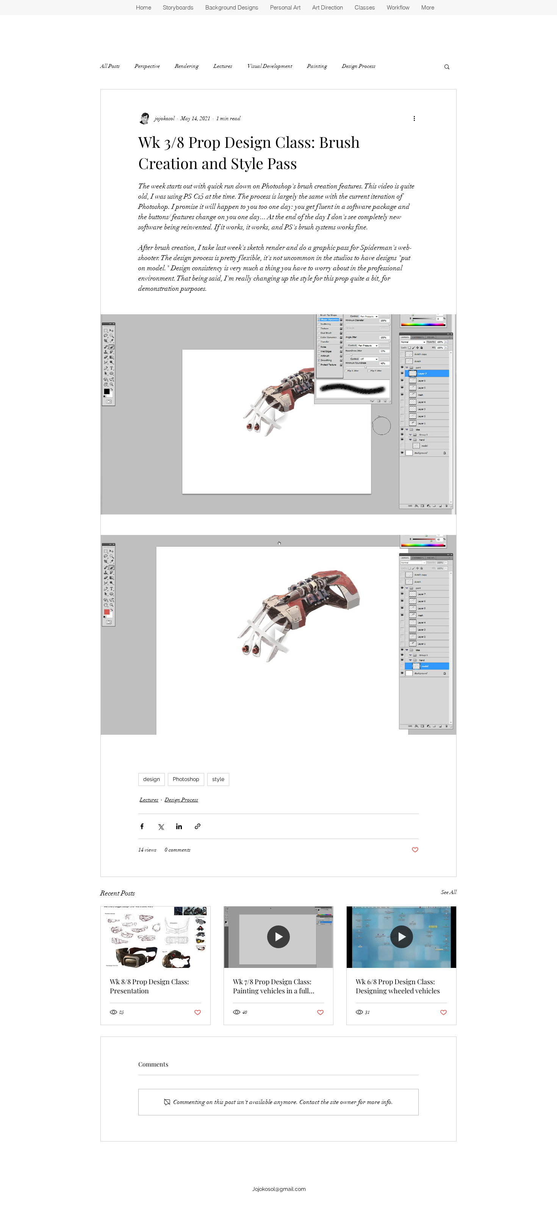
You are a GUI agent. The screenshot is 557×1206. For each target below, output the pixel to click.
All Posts (110, 66)
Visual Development (269, 66)
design (151, 779)
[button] (447, 66)
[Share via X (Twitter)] (160, 826)
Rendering (187, 66)
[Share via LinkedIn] (179, 826)
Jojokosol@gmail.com (279, 1189)
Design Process (359, 66)
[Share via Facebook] (142, 826)
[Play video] (278, 414)
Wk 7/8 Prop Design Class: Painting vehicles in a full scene (272, 986)
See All (449, 892)
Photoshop (186, 779)
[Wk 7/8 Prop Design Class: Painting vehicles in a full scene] (278, 937)
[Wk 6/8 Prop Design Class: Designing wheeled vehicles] (401, 937)
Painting (317, 66)
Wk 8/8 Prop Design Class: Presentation (149, 986)
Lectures (223, 66)
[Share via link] (197, 826)
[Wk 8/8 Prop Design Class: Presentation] (155, 937)
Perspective (147, 66)
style (218, 779)
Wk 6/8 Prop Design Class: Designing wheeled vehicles (398, 986)
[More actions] (414, 118)
